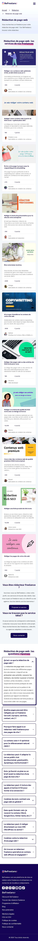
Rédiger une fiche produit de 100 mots (18, 508)
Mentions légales (8, 914)
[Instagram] (10, 888)
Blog (3, 907)
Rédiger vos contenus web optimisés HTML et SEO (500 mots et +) (17, 72)
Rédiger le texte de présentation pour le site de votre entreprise (18, 216)
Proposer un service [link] (19, 607)
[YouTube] (20, 888)
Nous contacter (7, 927)
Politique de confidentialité (11, 924)
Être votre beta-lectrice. (13, 265)
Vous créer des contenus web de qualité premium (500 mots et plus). (18, 460)
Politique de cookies (9, 920)
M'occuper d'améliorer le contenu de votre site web (17, 315)
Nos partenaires (8, 910)
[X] (7, 888)
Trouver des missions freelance (13, 900)
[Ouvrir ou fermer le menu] (34, 3)
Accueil (4, 10)
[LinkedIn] (17, 888)
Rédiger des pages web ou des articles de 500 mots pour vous (19, 363)
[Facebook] (3, 888)
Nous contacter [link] (19, 635)
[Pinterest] (13, 888)
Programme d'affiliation (10, 903)
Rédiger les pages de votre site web (17, 556)
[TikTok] (23, 888)
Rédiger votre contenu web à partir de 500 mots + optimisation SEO (17, 119)
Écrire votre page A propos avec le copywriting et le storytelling (16, 167)
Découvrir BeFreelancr (10, 897)
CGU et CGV (6, 917)
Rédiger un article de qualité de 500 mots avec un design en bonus (17, 410)
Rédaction (15, 10)
